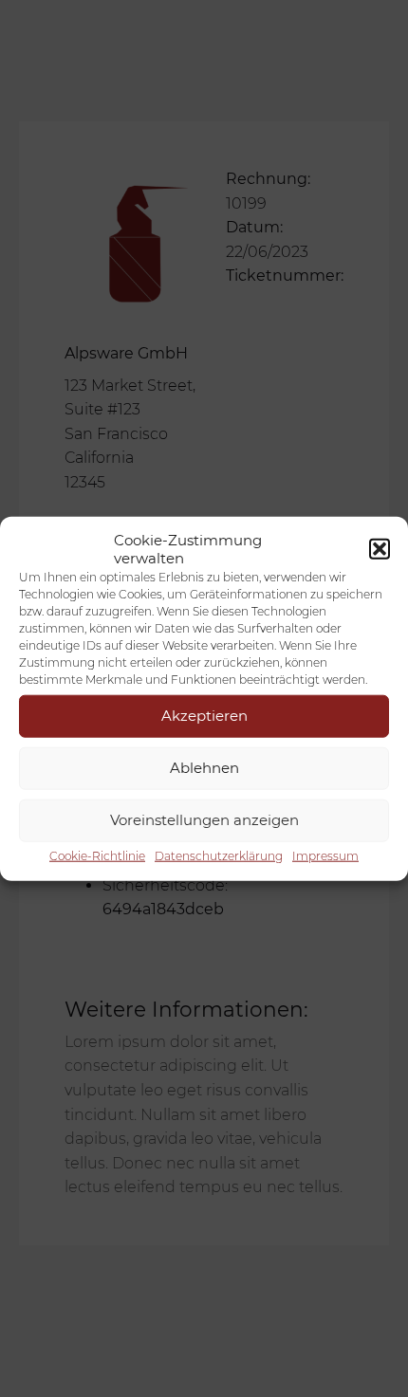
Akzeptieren (204, 716)
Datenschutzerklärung (219, 855)
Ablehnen (204, 768)
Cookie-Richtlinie (97, 855)
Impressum (325, 855)
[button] (379, 548)
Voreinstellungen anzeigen (204, 820)
